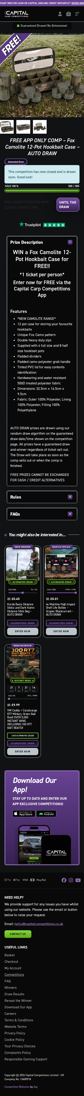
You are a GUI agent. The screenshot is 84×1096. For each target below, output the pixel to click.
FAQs (15, 514)
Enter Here (72, 3)
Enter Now (22, 631)
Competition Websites (17, 1087)
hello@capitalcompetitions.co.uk (39, 924)
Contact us (18, 934)
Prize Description (26, 242)
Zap (36, 1087)
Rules (15, 497)
